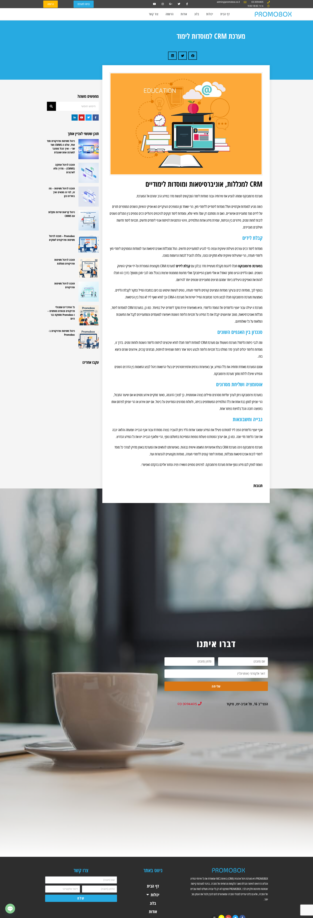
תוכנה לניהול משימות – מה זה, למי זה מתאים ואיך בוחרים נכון (62, 192)
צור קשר (153, 14)
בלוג (196, 14)
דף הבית (225, 14)
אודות (184, 14)
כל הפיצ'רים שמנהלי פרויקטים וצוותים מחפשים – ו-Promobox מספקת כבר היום (61, 312)
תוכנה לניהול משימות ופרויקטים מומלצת (64, 261)
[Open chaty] (10, 908)
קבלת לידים (183, 265)
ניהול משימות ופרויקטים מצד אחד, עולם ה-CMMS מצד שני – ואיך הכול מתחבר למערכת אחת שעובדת (61, 146)
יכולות (209, 14)
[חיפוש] (51, 106)
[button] (192, 56)
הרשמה (170, 14)
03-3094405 (188, 704)
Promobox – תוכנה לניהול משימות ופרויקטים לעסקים (62, 238)
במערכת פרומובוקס (250, 265)
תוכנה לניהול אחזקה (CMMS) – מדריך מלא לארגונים (64, 168)
